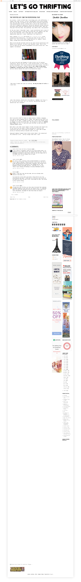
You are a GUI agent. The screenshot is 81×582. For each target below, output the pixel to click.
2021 (65, 356)
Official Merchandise (52, 11)
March (64, 385)
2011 (65, 369)
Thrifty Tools (67, 431)
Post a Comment (14, 194)
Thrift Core (20, 36)
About (15, 11)
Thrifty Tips (66, 427)
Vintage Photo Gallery (31, 11)
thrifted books (41, 142)
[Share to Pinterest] (36, 140)
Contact (21, 11)
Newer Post (12, 197)
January (65, 388)
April (64, 383)
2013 (65, 366)
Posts (54, 257)
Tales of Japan (22, 123)
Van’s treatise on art (35, 36)
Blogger (51, 574)
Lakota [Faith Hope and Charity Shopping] (22, 149)
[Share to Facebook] (35, 140)
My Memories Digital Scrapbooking (66, 414)
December (65, 370)
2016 (65, 361)
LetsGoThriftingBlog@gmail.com (59, 48)
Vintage (12, 143)
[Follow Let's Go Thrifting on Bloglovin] (56, 252)
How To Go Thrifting (66, 402)
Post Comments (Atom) (21, 199)
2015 (65, 362)
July (64, 378)
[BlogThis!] (33, 140)
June (64, 380)
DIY (64, 411)
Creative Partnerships (66, 11)
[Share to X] (34, 140)
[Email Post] (30, 140)
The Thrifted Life (33, 142)
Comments (55, 259)
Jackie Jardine (16, 159)
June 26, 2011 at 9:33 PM (18, 192)
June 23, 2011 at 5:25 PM (18, 168)
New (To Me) (25, 142)
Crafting (65, 410)
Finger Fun (16, 142)
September (65, 375)
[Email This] (32, 140)
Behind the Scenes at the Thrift (67, 420)
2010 (65, 390)
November (65, 372)
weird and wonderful (19, 143)
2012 (65, 367)
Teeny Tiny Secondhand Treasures (66, 423)
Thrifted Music (67, 406)
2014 (65, 364)
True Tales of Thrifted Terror (67, 433)
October (65, 374)
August (65, 377)
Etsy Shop (42, 11)
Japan (21, 142)
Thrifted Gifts (67, 428)
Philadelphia (66, 416)
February (65, 386)
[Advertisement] (61, 179)
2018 (65, 357)
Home (10, 11)
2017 (65, 359)
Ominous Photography (66, 405)
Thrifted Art (66, 430)
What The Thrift (67, 417)
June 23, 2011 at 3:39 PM (18, 155)
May (64, 382)
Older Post (45, 197)
